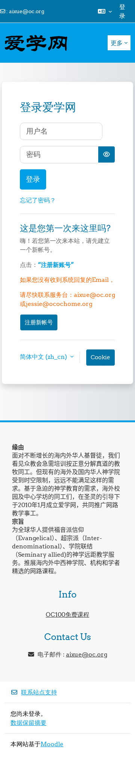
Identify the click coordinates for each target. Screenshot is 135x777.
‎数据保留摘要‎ (28, 722)
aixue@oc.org (26, 11)
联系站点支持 (39, 692)
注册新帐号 (39, 322)
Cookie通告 (100, 360)
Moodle (51, 744)
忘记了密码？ (38, 200)
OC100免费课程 (67, 614)
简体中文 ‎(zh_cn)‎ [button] (44, 356)
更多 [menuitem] (117, 43)
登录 (122, 11)
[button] (104, 11)
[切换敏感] (106, 154)
